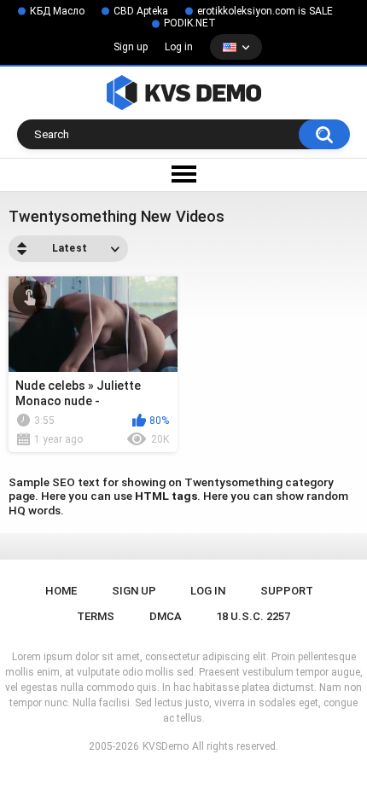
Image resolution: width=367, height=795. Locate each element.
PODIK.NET (190, 23)
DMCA (165, 616)
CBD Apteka (141, 11)
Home (61, 590)
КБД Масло (57, 11)
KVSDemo (166, 746)
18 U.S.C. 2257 (253, 616)
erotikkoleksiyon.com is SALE (265, 11)
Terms (95, 616)
